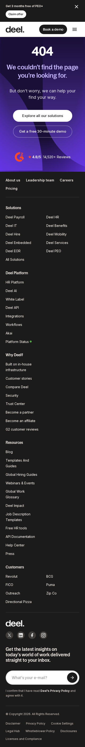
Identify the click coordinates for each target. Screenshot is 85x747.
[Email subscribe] (72, 677)
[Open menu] (74, 29)
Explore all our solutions (42, 115)
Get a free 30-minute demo (42, 131)
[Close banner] (76, 6)
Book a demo (53, 29)
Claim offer (15, 14)
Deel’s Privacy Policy (55, 691)
